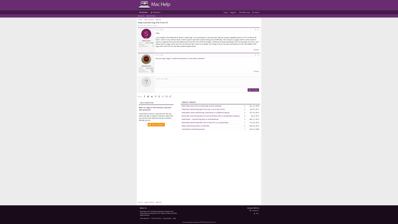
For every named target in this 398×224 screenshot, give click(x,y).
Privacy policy (167, 218)
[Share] (255, 30)
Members (156, 12)
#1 (258, 29)
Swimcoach (142, 25)
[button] (161, 12)
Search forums (150, 16)
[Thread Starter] (146, 38)
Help (174, 218)
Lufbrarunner (146, 66)
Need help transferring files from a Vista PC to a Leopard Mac (205, 122)
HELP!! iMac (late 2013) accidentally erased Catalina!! (201, 106)
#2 (258, 55)
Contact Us (255, 210)
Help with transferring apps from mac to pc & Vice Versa (203, 109)
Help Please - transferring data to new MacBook (200, 119)
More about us (145, 218)
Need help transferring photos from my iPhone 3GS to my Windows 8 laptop (211, 116)
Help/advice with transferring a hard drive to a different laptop (205, 112)
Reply (257, 50)
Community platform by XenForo (199, 222)
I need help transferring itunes (193, 129)
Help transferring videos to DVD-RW (195, 126)
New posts (141, 16)
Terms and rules (156, 218)
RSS (257, 213)
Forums (145, 12)
